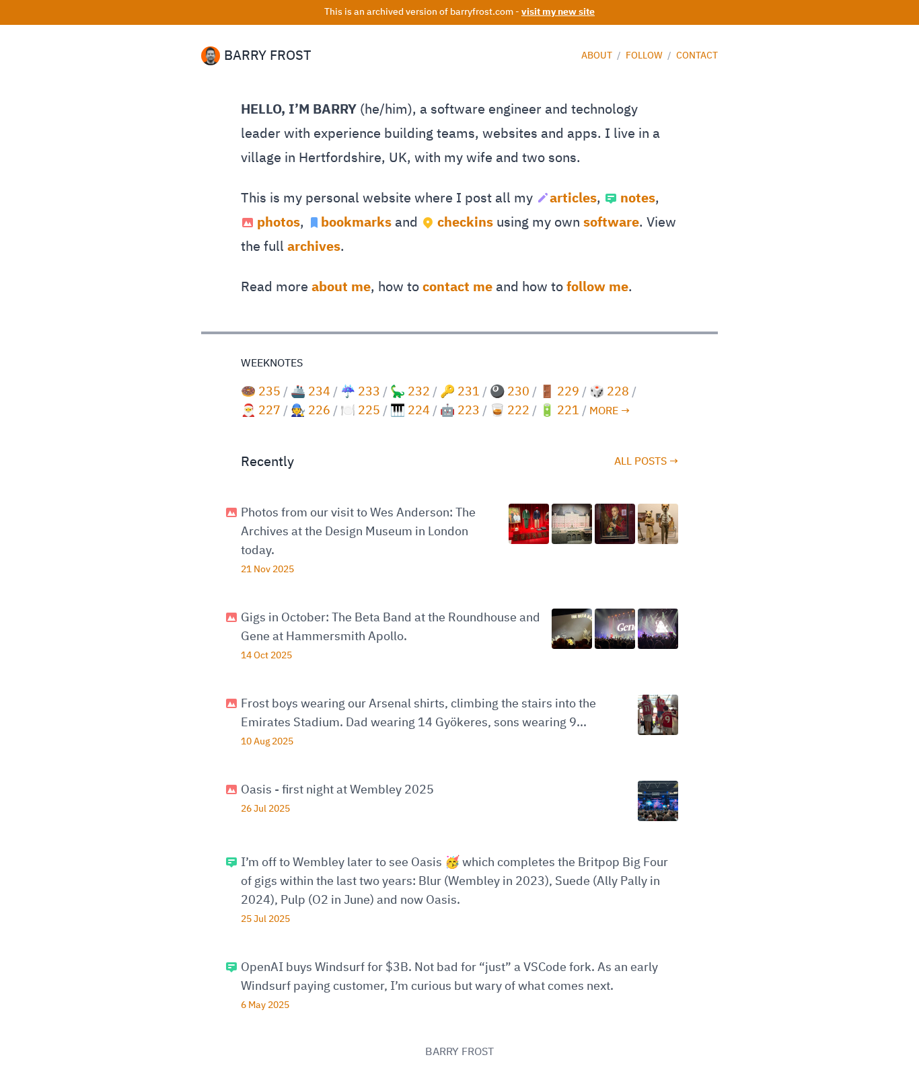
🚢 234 (310, 392)
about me (341, 287)
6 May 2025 (265, 1005)
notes (637, 198)
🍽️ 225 (360, 411)
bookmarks (356, 222)
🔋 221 (559, 411)
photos (278, 222)
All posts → (646, 462)
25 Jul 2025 (265, 919)
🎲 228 (609, 392)
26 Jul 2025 (265, 809)
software (611, 222)
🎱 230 (509, 392)
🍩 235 (261, 392)
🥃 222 (509, 411)
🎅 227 (261, 411)
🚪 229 (559, 392)
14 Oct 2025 (266, 655)
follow (645, 56)
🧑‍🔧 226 (310, 411)
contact (697, 56)
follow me (597, 287)
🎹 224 (410, 411)
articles (573, 198)
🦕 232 (410, 392)
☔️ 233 (360, 392)
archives (313, 247)
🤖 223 (460, 411)
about (597, 56)
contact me (457, 287)
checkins (465, 222)
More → (609, 411)
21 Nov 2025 (267, 569)
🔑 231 (460, 392)
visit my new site (558, 12)
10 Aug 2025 (267, 741)
